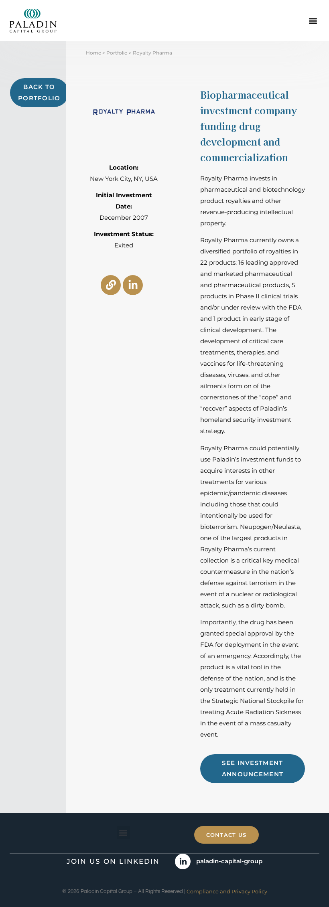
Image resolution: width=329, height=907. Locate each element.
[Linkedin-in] (133, 285)
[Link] (111, 285)
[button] (312, 20)
